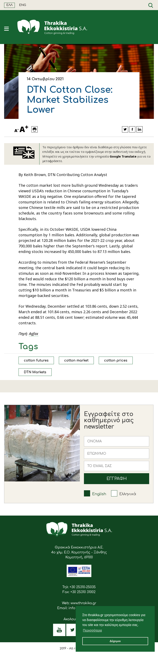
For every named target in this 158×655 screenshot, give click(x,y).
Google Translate (123, 156)
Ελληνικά (127, 494)
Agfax (33, 333)
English (99, 494)
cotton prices (115, 360)
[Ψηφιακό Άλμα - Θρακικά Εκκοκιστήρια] (79, 576)
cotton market (76, 360)
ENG (22, 5)
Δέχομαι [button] (115, 641)
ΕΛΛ (9, 5)
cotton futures (36, 360)
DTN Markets (35, 372)
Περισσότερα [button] (92, 630)
